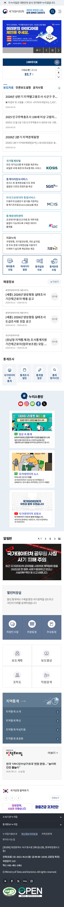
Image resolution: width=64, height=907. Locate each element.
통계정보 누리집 (9, 824)
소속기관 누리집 (9, 817)
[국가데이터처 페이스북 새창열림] (38, 403)
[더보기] (59, 539)
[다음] (58, 50)
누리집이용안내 (10, 834)
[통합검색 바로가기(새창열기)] (52, 11)
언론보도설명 (23, 87)
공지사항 (38, 87)
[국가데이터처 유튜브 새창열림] (20, 403)
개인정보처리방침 (29, 834)
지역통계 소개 (13, 711)
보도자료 (8, 87)
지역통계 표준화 (14, 738)
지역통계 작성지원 (16, 729)
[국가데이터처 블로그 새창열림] (32, 403)
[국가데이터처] (13, 11)
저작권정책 (47, 834)
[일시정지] (52, 50)
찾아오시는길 (9, 839)
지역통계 (12, 701)
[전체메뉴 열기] (58, 11)
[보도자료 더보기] (59, 88)
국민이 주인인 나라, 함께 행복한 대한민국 (36, 11)
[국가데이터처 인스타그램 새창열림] (26, 403)
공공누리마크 (30, 892)
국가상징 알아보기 (16, 791)
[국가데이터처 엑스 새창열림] (44, 403)
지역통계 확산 (13, 720)
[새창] (57, 62)
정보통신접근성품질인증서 (9, 892)
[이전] (46, 50)
